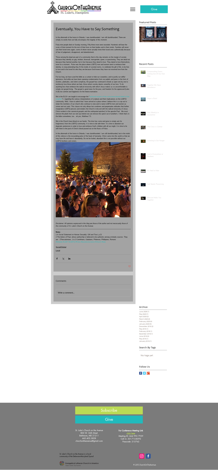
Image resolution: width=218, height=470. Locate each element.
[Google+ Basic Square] (148, 373)
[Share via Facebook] (57, 258)
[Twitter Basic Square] (144, 373)
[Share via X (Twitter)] (63, 258)
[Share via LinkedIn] (69, 258)
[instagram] (141, 456)
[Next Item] (163, 34)
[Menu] (133, 9)
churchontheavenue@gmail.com (89, 441)
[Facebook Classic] (148, 456)
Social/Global (61, 247)
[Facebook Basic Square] (140, 373)
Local (58, 250)
